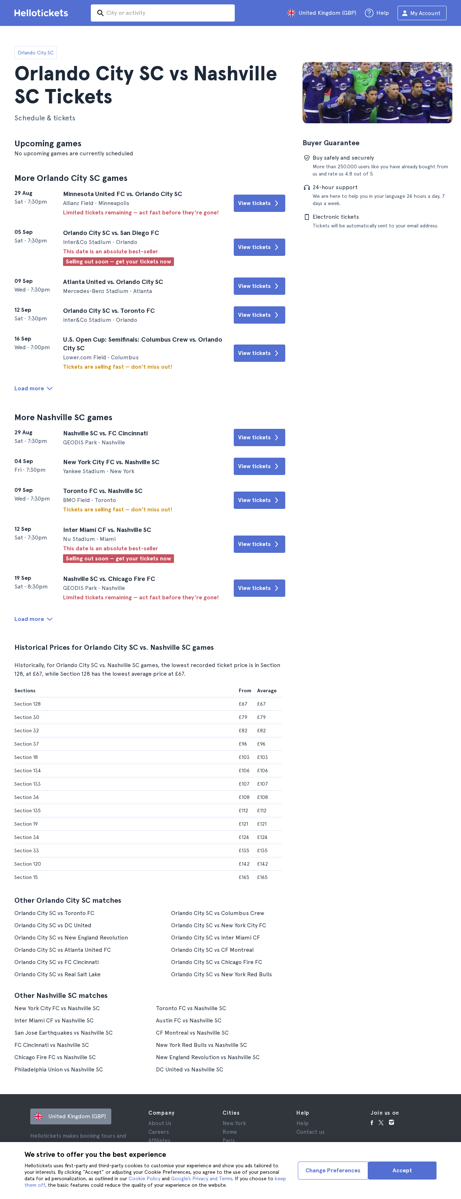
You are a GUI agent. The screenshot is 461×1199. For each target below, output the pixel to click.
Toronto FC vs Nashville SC (191, 1008)
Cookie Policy (144, 1178)
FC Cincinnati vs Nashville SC (51, 1045)
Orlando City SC (36, 52)
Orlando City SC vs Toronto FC (54, 913)
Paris (229, 1140)
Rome (230, 1132)
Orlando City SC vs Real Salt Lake (57, 974)
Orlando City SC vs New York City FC (218, 925)
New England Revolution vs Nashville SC (208, 1057)
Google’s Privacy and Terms (201, 1178)
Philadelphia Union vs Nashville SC (58, 1069)
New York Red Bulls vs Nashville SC (201, 1045)
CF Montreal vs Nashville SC (192, 1032)
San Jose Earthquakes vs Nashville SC (63, 1032)
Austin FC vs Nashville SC (188, 1020)
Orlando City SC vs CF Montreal (212, 949)
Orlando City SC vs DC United (52, 925)
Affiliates (159, 1140)
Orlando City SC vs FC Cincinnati (56, 962)
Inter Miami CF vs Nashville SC (54, 1020)
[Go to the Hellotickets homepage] (42, 13)
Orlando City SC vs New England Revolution (71, 937)
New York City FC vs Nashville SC (57, 1008)
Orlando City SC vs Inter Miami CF (215, 937)
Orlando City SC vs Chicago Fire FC (216, 962)
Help (302, 1123)
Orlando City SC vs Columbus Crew (217, 913)
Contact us (310, 1132)
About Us (159, 1123)
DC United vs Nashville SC (189, 1069)
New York (234, 1123)
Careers (158, 1132)
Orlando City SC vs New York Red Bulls (221, 974)
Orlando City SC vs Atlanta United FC (62, 949)
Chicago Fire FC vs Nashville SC (55, 1057)
